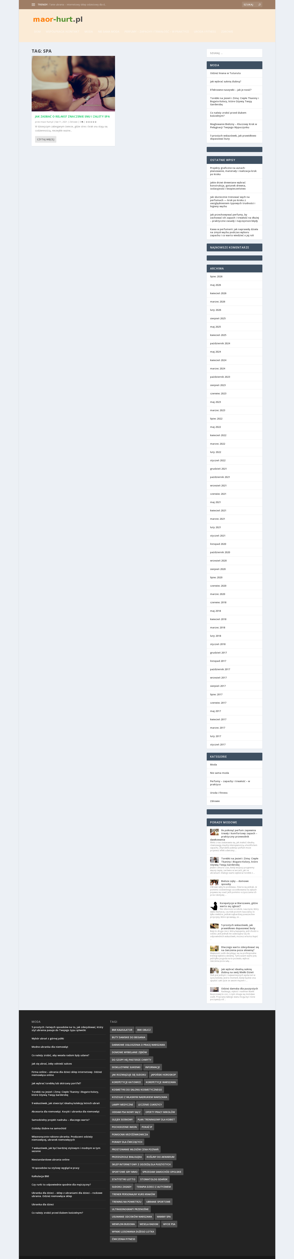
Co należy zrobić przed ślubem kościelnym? (228, 114)
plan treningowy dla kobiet (156, 1119)
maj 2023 (215, 402)
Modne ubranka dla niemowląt (50, 1046)
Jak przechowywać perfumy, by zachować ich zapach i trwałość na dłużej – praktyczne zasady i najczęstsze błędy (234, 217)
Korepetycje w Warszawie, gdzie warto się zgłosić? (239, 904)
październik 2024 (220, 343)
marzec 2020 (217, 594)
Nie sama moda (108, 31)
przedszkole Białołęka (127, 1156)
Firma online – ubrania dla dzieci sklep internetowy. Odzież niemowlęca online (67, 1073)
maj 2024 (215, 351)
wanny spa (164, 1216)
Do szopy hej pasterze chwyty (131, 1059)
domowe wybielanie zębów (129, 1052)
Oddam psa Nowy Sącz (126, 1112)
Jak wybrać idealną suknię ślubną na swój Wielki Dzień (237, 971)
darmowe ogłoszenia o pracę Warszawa (138, 1044)
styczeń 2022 (217, 460)
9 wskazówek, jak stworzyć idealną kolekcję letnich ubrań (66, 1103)
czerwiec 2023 (218, 393)
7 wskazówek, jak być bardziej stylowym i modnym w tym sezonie (66, 1149)
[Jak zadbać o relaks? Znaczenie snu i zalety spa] (73, 83)
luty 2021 (215, 527)
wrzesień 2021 (218, 485)
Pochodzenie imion (124, 1127)
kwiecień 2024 (218, 360)
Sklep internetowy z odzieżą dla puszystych (141, 1164)
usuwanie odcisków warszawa (132, 1216)
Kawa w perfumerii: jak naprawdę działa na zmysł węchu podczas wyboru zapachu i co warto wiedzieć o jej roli (234, 232)
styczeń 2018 (217, 644)
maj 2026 (215, 285)
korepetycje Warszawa (161, 1082)
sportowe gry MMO (124, 1171)
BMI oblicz (144, 1029)
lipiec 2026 (216, 276)
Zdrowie (227, 31)
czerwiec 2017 (218, 702)
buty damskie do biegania (128, 1037)
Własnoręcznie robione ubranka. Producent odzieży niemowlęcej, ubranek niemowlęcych (62, 1138)
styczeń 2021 (217, 535)
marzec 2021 (217, 518)
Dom (37, 31)
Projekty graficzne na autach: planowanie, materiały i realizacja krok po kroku (233, 171)
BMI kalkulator (122, 1029)
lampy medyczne (122, 1104)
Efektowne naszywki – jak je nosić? (230, 89)
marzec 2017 (217, 727)
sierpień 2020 (218, 569)
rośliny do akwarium (160, 1156)
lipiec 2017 (216, 694)
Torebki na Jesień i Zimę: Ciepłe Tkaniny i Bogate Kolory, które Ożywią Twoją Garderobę (234, 101)
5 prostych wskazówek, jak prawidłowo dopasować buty (233, 137)
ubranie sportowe (158, 1201)
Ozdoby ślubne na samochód (49, 1128)
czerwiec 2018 (218, 602)
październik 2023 (220, 376)
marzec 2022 (217, 443)
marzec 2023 (217, 410)
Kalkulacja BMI (40, 1176)
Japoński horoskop (163, 1074)
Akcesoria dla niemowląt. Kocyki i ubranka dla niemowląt (66, 1111)
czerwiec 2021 (218, 493)
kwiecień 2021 (218, 510)
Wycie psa (169, 1224)
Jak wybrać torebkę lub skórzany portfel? (56, 1083)
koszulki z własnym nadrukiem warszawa (139, 1097)
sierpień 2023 (218, 385)
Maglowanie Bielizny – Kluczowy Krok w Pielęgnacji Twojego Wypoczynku (233, 125)
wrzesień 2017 (218, 677)
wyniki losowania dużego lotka (133, 1231)
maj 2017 (215, 711)
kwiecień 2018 (218, 619)
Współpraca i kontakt (62, 31)
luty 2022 (215, 452)
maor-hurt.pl (47, 121)
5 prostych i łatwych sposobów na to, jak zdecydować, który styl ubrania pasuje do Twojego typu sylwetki (67, 1028)
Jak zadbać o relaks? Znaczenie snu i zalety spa (72, 116)
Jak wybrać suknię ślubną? (225, 81)
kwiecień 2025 (218, 335)
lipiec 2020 (216, 577)
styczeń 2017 (217, 744)
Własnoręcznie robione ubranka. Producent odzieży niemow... (83, 4)
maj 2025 (215, 326)
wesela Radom (149, 1224)
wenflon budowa (123, 1224)
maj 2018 (215, 610)
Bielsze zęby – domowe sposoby (235, 882)
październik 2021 (220, 477)
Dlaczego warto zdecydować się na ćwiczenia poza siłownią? (240, 948)
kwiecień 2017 (218, 719)
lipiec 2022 (216, 418)
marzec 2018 (217, 627)
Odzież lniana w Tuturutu (225, 73)
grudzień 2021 (218, 468)
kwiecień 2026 (218, 293)
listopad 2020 (218, 544)
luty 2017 (215, 736)
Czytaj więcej (45, 139)
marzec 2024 (217, 368)
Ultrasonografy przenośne (130, 1209)
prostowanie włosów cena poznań (135, 1149)
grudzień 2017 (218, 652)
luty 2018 (215, 635)
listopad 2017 (218, 661)
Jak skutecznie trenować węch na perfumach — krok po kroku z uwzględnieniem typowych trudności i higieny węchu (232, 201)
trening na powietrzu (126, 1201)
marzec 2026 (217, 301)
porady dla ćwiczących (127, 1142)
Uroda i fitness (205, 31)
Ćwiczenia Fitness (123, 1239)
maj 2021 (215, 502)
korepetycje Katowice (126, 1082)
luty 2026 (215, 309)
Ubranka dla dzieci (43, 1204)
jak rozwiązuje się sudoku (129, 1074)
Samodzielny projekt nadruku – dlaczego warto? (60, 1119)
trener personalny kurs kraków (133, 1194)
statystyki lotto (123, 1179)
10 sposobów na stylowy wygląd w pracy (55, 1167)
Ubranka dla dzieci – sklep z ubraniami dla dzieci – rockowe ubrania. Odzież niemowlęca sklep (67, 1194)
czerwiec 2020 (218, 585)
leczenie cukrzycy (150, 1104)
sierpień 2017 (218, 685)
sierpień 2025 (218, 318)
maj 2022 (215, 426)
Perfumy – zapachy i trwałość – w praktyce (157, 31)
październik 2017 (220, 669)
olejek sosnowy (122, 1119)
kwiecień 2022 (218, 435)
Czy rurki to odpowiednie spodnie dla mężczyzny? (61, 1184)
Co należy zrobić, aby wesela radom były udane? (60, 1055)
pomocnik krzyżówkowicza (130, 1134)
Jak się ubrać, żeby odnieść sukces (52, 1063)
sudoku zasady (122, 1186)
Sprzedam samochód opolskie (161, 1171)
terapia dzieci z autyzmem (153, 1186)
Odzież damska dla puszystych (239, 988)
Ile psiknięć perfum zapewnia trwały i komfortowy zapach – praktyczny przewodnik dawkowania (233, 835)
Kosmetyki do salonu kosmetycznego (137, 1089)
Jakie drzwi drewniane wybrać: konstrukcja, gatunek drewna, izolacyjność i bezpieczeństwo (228, 185)
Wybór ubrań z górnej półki (48, 1038)
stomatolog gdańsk (154, 1179)
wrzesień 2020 (218, 560)
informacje (152, 1067)
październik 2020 (220, 552)
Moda (89, 31)
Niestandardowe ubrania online (50, 1159)
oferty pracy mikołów (160, 1112)
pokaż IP (147, 1127)
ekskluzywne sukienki (126, 1067)
